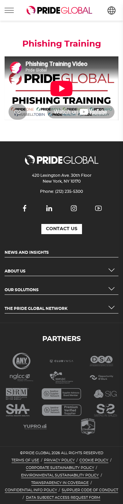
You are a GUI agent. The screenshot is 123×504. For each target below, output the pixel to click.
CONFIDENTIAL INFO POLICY (31, 490)
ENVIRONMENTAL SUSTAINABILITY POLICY (60, 475)
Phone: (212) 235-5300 (61, 191)
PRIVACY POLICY (59, 460)
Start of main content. (25, 23)
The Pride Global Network (36, 309)
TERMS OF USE (25, 460)
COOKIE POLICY (93, 460)
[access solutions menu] (9, 10)
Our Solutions (22, 290)
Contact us (61, 229)
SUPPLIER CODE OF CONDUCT (90, 490)
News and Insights (27, 252)
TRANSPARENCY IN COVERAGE (60, 483)
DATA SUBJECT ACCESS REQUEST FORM (63, 497)
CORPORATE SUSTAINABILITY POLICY (60, 468)
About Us (15, 271)
